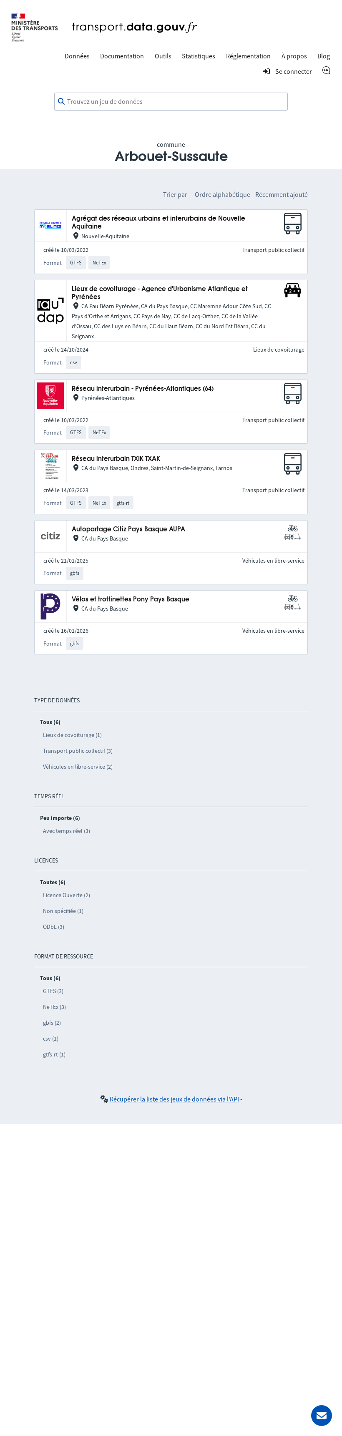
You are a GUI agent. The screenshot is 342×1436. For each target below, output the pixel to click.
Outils (163, 56)
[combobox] (171, 102)
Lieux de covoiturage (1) (72, 735)
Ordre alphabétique (222, 194)
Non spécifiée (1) (63, 911)
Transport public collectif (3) (78, 750)
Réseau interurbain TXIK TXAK (116, 459)
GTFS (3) (53, 991)
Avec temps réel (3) (66, 831)
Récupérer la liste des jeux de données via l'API (174, 1099)
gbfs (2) (52, 1022)
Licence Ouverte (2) (66, 895)
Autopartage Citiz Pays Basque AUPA (128, 529)
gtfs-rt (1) (54, 1054)
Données (77, 56)
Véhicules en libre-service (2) (78, 766)
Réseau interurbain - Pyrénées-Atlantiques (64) (143, 389)
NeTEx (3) (54, 1007)
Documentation (122, 56)
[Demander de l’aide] (321, 1415)
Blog (323, 56)
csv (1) (50, 1038)
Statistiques (198, 56)
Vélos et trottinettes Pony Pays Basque (130, 599)
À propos (294, 56)
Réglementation (248, 56)
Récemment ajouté (281, 194)
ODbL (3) (53, 927)
